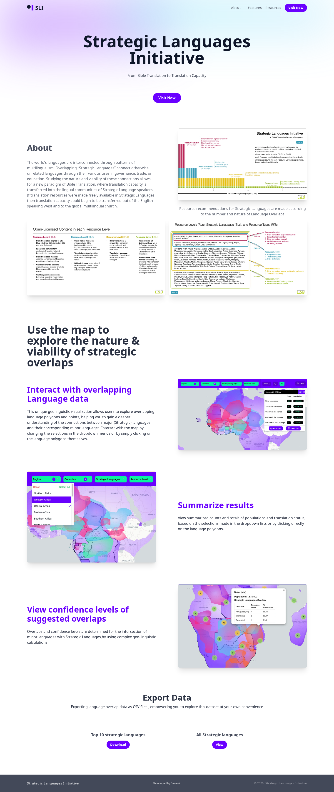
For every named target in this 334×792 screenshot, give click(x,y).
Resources (273, 7)
